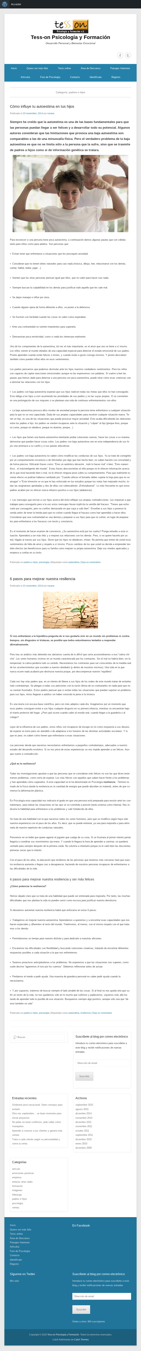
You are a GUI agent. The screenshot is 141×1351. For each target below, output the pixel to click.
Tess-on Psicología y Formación (70, 37)
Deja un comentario (91, 562)
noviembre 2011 (83, 1126)
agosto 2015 (81, 1109)
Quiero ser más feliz (37, 68)
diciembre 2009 (83, 1147)
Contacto (75, 77)
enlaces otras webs (22, 1181)
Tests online (64, 68)
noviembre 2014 (83, 1117)
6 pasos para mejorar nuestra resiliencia (42, 579)
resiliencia (85, 1013)
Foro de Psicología (50, 77)
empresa (16, 1177)
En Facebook (81, 1225)
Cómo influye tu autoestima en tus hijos (42, 106)
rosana (50, 113)
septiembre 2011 (84, 1135)
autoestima (73, 562)
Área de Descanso (90, 68)
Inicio (14, 68)
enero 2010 (81, 1143)
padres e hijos (31, 562)
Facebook (120, 55)
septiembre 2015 (84, 1104)
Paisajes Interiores (120, 68)
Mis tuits (14, 1280)
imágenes (17, 1190)
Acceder (16, 4)
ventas (15, 1207)
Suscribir (84, 1076)
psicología (44, 562)
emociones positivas (23, 1173)
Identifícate (96, 77)
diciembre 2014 (83, 1113)
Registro (115, 77)
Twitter (128, 55)
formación (17, 1186)
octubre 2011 (82, 1130)
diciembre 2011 (83, 1122)
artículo (16, 1169)
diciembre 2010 (83, 1139)
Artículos (25, 77)
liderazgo (17, 1194)
